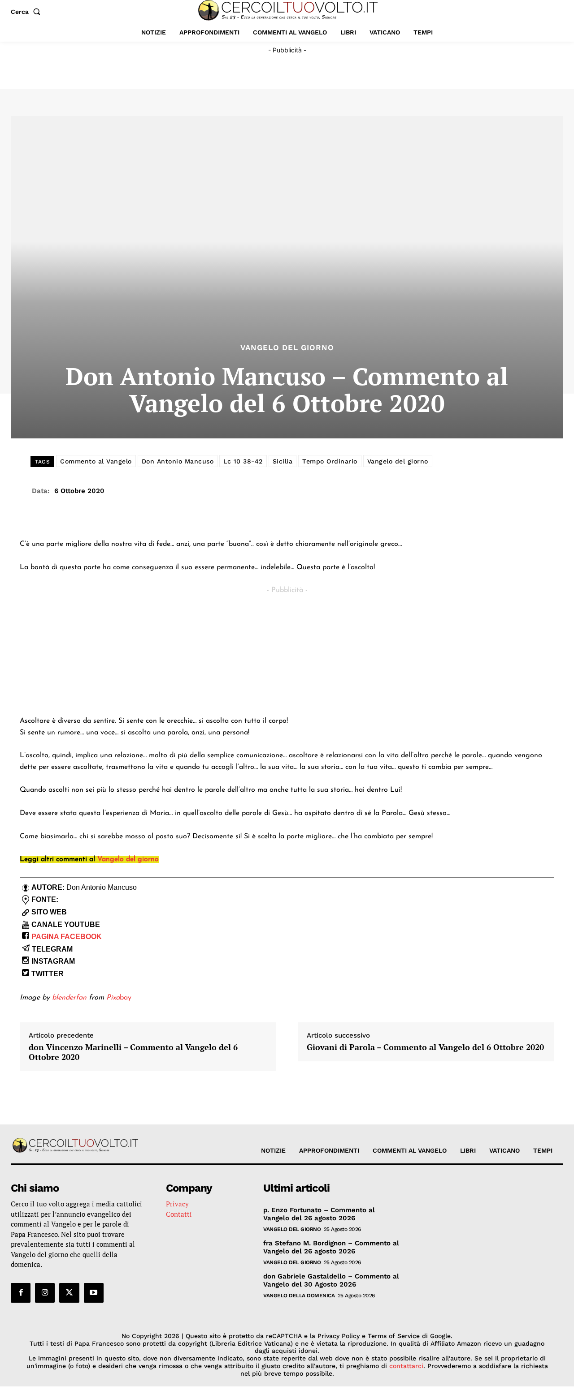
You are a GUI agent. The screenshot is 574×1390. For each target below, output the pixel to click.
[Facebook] (20, 1293)
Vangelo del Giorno (287, 348)
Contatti (179, 1214)
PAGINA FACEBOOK (66, 936)
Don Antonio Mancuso (178, 461)
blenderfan (69, 997)
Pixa (113, 997)
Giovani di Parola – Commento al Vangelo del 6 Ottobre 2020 (425, 1047)
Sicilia (283, 461)
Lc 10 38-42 (243, 461)
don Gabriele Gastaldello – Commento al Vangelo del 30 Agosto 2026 (331, 1280)
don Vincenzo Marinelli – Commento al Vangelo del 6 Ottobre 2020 (133, 1052)
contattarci (406, 1365)
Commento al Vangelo (96, 461)
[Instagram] (45, 1293)
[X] (69, 1293)
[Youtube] (94, 1293)
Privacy (177, 1203)
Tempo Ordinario (329, 461)
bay (125, 997)
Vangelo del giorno (397, 461)
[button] (27, 11)
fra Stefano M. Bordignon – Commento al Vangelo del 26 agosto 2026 (331, 1247)
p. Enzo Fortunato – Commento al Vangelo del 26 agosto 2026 (319, 1214)
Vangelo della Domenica (299, 1295)
